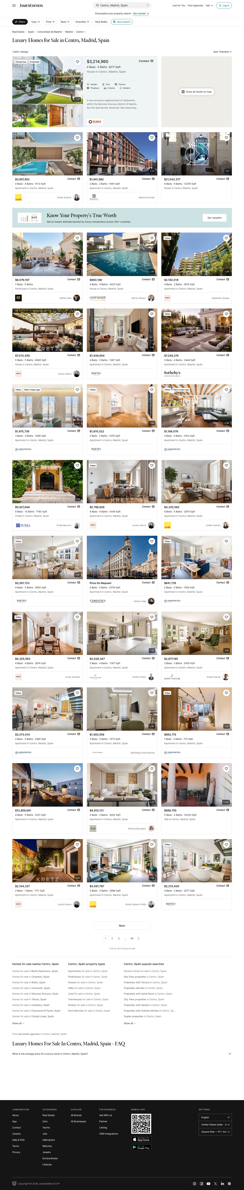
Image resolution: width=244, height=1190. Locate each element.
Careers (16, 1133)
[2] (138, 938)
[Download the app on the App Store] (141, 1139)
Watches (47, 1146)
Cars (44, 1121)
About (15, 1115)
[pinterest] (229, 1183)
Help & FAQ (18, 1139)
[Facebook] (201, 1183)
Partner (103, 1121)
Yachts (46, 1127)
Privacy (16, 1152)
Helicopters (48, 1139)
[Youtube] (208, 1183)
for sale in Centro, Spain (88, 971)
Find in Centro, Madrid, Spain (39, 1034)
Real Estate (18, 31)
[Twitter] (215, 1183)
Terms (15, 1146)
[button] (77, 61)
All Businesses (78, 1121)
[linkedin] (222, 1183)
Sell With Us (105, 1115)
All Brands (76, 1115)
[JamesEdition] (31, 5)
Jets (44, 1133)
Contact (16, 1127)
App (14, 1121)
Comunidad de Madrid (50, 31)
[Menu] (14, 5)
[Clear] (147, 5)
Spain (31, 31)
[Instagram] (194, 1183)
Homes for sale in (35, 971)
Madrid (69, 31)
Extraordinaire (50, 1158)
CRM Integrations (108, 1133)
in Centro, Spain (144, 976)
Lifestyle (47, 1164)
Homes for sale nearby (35, 964)
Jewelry (46, 1152)
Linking (103, 1127)
